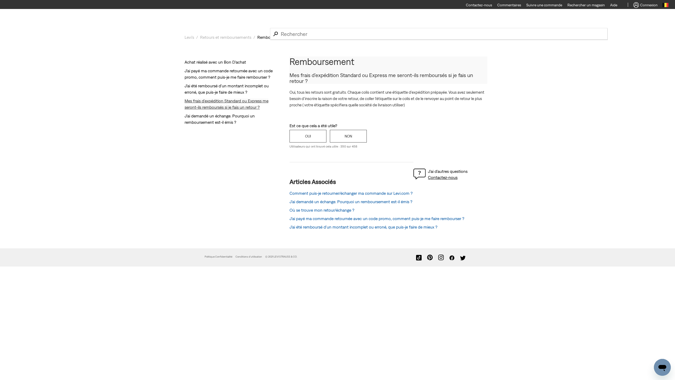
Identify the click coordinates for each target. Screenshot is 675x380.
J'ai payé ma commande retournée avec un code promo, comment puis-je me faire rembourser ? (377, 218)
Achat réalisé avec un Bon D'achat (215, 62)
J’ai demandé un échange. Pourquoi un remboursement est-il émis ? (351, 201)
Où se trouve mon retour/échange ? (322, 210)
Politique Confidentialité (218, 256)
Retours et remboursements (225, 37)
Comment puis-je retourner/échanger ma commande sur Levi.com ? (351, 193)
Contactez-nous (442, 177)
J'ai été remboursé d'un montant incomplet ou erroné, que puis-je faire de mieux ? (363, 227)
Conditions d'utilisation (248, 256)
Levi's (189, 37)
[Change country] (665, 6)
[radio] (308, 136)
